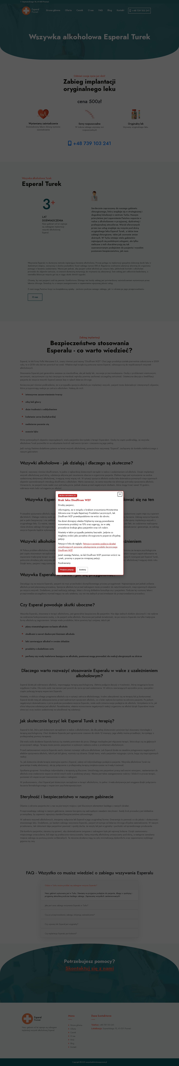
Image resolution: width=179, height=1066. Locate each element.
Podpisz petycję (67, 570)
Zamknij (82, 570)
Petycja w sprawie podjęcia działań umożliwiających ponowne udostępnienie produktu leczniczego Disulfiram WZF (87, 547)
